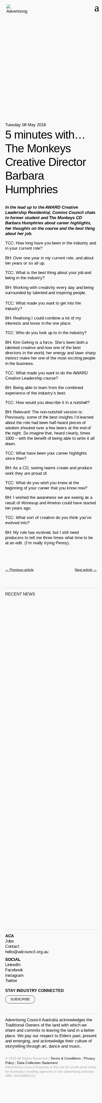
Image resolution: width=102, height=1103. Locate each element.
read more (20, 688)
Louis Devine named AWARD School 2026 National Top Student (47, 882)
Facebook (14, 970)
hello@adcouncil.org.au (26, 951)
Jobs (9, 941)
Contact (12, 946)
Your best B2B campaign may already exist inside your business (47, 777)
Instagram (14, 975)
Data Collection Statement (37, 1063)
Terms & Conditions (66, 1058)
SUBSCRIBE (20, 999)
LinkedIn (13, 964)
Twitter (11, 980)
